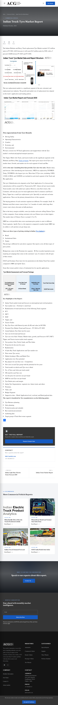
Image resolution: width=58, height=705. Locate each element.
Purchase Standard (45, 658)
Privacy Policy (29, 622)
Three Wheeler (45, 655)
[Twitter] (7, 665)
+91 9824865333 (28, 686)
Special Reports (45, 647)
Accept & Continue (29, 702)
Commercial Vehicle (11, 14)
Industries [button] (29, 643)
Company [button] (6, 670)
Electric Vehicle (28, 655)
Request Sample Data (29, 441)
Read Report (8, 524)
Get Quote (50, 3)
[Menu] (4, 3)
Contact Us (29, 580)
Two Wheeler (28, 662)
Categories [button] (46, 643)
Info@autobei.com (10, 456)
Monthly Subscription (8, 674)
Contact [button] (28, 670)
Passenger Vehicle (29, 658)
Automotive (28, 647)
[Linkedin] (4, 665)
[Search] (43, 3)
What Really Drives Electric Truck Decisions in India (13, 520)
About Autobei (6, 685)
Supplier (43, 651)
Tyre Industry (40, 231)
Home (4, 14)
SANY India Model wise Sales (40, 550)
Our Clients (6, 677)
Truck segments (23, 160)
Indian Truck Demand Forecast (14, 550)
